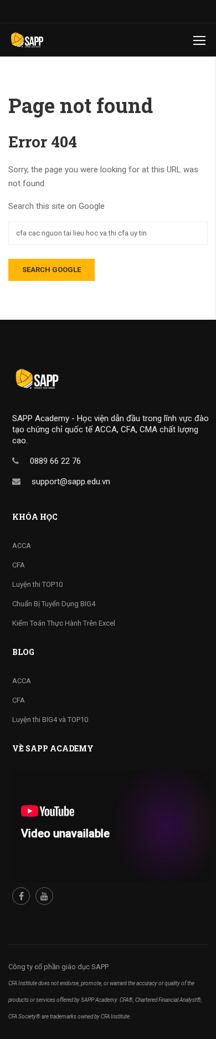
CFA (18, 565)
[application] (112, 825)
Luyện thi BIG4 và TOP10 (50, 719)
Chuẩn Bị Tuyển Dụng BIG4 (53, 604)
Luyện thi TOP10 (37, 584)
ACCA (21, 545)
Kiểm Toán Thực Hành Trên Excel (63, 623)
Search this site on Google (56, 206)
